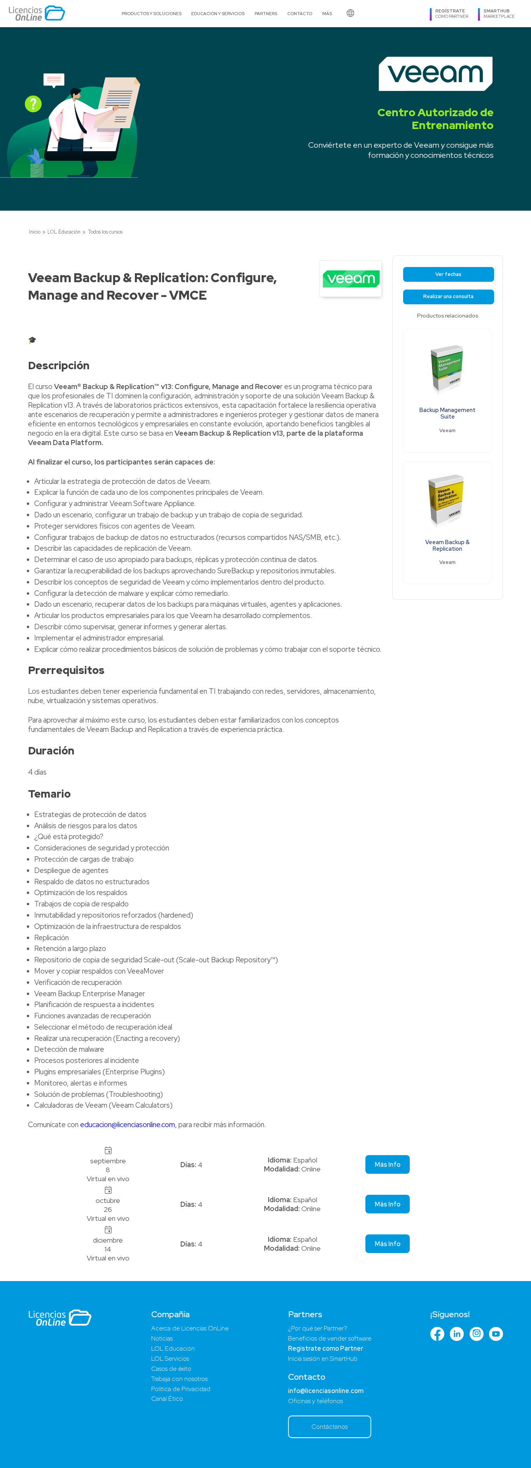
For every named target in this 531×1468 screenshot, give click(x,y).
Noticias (162, 1338)
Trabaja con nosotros (179, 1379)
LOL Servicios (170, 1359)
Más (327, 13)
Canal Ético (167, 1399)
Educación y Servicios (218, 13)
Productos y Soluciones (152, 13)
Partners (266, 13)
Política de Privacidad (180, 1389)
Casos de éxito (171, 1369)
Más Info (387, 1165)
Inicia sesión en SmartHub (323, 1359)
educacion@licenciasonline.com (127, 1124)
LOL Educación (63, 232)
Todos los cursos (105, 232)
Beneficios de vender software (329, 1338)
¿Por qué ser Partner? (317, 1328)
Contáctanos (329, 1427)
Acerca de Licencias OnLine (190, 1328)
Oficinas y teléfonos (315, 1401)
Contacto (299, 13)
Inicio (34, 232)
